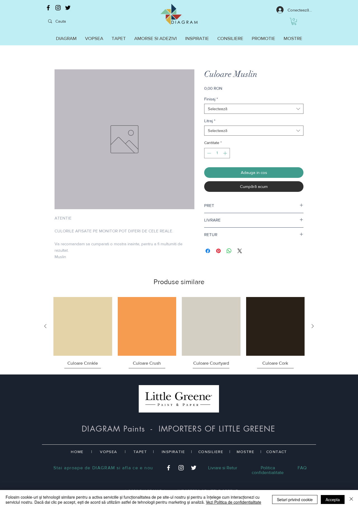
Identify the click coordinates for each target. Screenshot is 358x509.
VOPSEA (108, 451)
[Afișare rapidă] (82, 326)
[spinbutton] (217, 153)
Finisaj (211, 98)
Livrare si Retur (222, 467)
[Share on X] (239, 251)
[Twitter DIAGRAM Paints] (67, 7)
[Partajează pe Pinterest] (218, 251)
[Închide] (351, 499)
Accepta (333, 499)
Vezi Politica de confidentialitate (233, 502)
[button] (294, 21)
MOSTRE (245, 451)
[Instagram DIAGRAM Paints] (58, 7)
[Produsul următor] (312, 326)
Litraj (209, 120)
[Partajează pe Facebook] (207, 251)
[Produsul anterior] (45, 326)
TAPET (140, 451)
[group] (179, 333)
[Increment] (225, 153)
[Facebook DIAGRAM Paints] (48, 7)
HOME (77, 451)
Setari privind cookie (295, 499)
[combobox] (253, 109)
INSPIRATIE (173, 451)
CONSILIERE (210, 451)
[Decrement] (208, 153)
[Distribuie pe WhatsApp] (229, 251)
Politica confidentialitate (268, 470)
